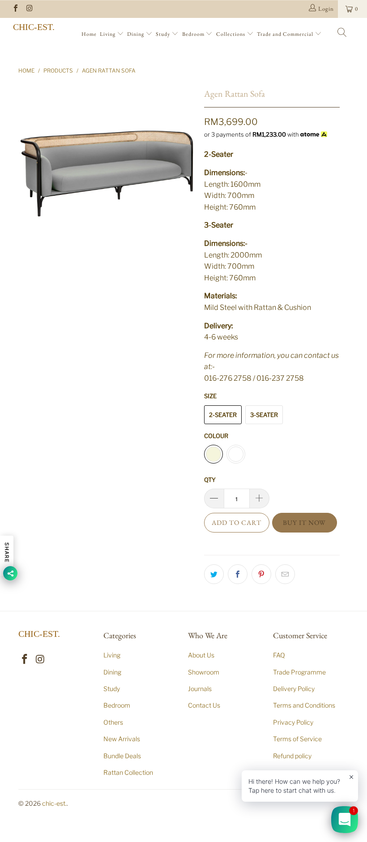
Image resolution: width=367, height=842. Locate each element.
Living (108, 34)
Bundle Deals (122, 756)
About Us (201, 655)
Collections (231, 34)
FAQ (279, 655)
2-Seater (223, 414)
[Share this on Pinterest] (261, 574)
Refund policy (292, 756)
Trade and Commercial (286, 34)
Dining (136, 34)
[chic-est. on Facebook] (15, 9)
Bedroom (194, 34)
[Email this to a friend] (285, 574)
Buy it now (304, 522)
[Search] (342, 33)
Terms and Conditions (304, 705)
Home (89, 34)
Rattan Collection (128, 772)
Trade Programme (299, 672)
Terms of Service (297, 739)
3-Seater (264, 414)
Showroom (203, 672)
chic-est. (34, 27)
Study (163, 34)
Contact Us (204, 705)
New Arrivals (121, 739)
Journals (200, 688)
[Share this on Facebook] (238, 574)
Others (113, 722)
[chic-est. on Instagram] (29, 9)
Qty (210, 479)
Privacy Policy (293, 722)
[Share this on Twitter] (214, 574)
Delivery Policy (294, 688)
